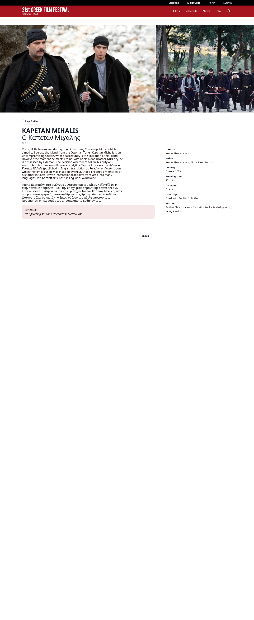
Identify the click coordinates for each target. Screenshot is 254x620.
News (206, 11)
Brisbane (174, 2)
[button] (120, 109)
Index (145, 235)
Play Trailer (31, 121)
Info (218, 11)
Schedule (191, 11)
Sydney (227, 2)
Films (176, 11)
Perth (212, 2)
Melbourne (193, 2)
